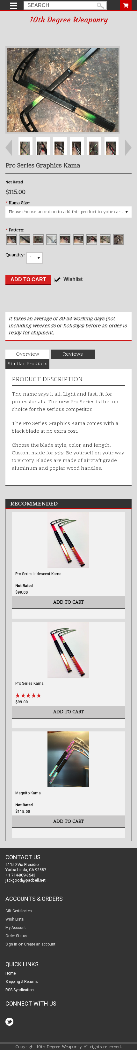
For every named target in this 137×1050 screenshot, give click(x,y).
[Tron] (105, 240)
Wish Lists (14, 919)
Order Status (16, 936)
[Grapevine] (25, 240)
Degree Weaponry (69, 20)
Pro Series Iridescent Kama (38, 574)
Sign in (11, 944)
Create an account (39, 944)
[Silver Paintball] (78, 240)
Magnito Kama (28, 793)
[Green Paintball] (38, 240)
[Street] (92, 240)
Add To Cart (68, 602)
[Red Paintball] (65, 240)
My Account (15, 927)
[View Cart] (125, 4)
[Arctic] (11, 240)
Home (10, 973)
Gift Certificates (18, 911)
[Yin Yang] (118, 240)
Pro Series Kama (29, 683)
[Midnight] (52, 240)
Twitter (10, 1022)
